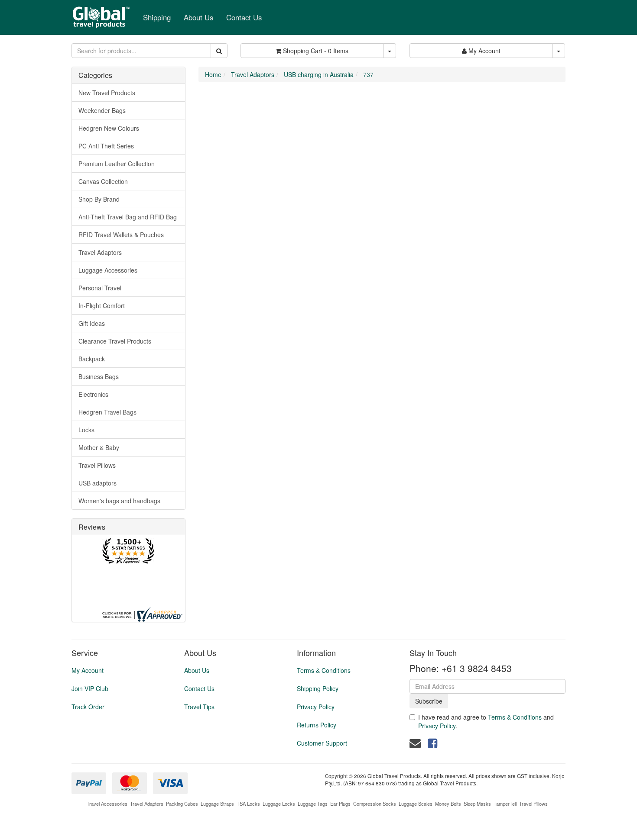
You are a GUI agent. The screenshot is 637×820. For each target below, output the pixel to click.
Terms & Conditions (324, 670)
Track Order (88, 706)
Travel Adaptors (100, 252)
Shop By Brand (99, 199)
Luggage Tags (313, 803)
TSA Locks (248, 803)
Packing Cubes (182, 803)
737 (368, 74)
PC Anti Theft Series (106, 145)
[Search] (219, 50)
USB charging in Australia (319, 74)
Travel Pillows (97, 465)
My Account (88, 670)
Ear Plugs (340, 803)
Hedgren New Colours (108, 128)
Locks (86, 429)
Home (213, 74)
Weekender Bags (102, 110)
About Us (198, 17)
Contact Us (244, 17)
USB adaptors (97, 483)
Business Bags (98, 376)
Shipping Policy (317, 688)
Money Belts (448, 803)
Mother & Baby (98, 447)
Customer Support (322, 743)
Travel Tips (199, 706)
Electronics (93, 394)
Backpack (91, 358)
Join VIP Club (90, 688)
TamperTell (505, 803)
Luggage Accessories (107, 270)
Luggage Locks (279, 803)
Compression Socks (374, 803)
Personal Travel (99, 287)
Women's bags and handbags (119, 500)
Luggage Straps (217, 803)
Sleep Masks (477, 803)
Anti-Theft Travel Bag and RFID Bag (127, 216)
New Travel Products (106, 92)
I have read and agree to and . (486, 721)
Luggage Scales (415, 803)
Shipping (157, 17)
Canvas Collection (103, 181)
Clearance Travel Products (114, 341)
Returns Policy (316, 724)
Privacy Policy (316, 706)
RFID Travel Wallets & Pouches (121, 234)
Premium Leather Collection (116, 163)
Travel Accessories (107, 803)
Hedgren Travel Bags (107, 412)
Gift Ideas (91, 323)
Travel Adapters (146, 803)
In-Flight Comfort (101, 305)
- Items (315, 50)
